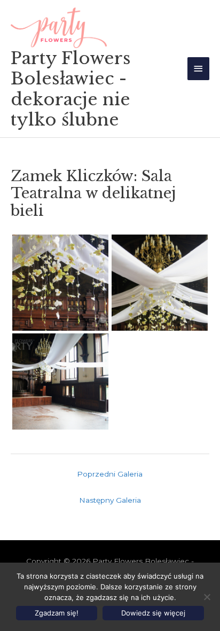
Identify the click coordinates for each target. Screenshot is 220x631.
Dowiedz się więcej (153, 613)
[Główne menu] (198, 68)
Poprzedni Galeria (110, 474)
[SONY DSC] (160, 283)
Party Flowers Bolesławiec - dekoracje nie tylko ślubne (71, 89)
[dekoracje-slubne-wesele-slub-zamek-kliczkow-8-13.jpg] (60, 283)
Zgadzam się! (56, 613)
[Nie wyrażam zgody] (206, 596)
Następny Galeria (110, 500)
